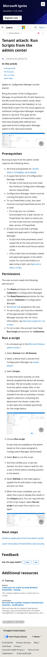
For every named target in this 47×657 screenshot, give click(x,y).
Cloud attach (14, 33)
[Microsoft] (23, 27)
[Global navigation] (2, 27)
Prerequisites (9, 68)
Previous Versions (23, 642)
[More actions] (43, 33)
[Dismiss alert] (43, 4)
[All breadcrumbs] (4, 33)
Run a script (9, 75)
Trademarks (7, 653)
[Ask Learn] (38, 33)
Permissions (9, 72)
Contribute (6, 646)
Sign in (42, 27)
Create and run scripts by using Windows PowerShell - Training (20, 588)
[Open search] (35, 27)
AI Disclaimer (7, 642)
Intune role (15, 307)
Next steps (8, 78)
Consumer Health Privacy (12, 650)
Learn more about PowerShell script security (23, 543)
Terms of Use (33, 650)
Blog (36, 642)
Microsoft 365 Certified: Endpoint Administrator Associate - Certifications (22, 604)
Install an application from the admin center (23, 538)
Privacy (17, 646)
